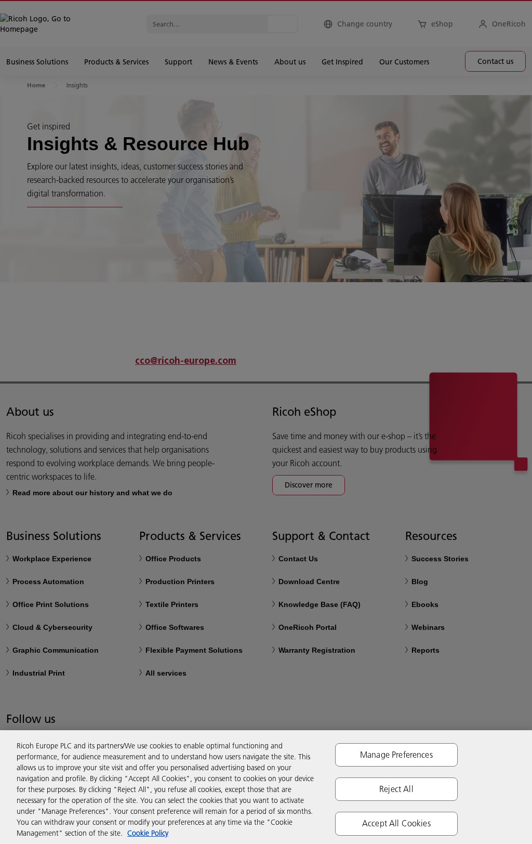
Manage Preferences (396, 754)
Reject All (396, 789)
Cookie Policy (147, 833)
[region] (266, 787)
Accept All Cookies (396, 823)
